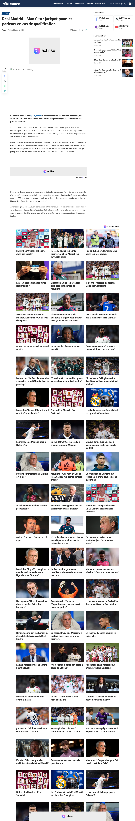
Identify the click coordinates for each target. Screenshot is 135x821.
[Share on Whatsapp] (4, 85)
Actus (6, 13)
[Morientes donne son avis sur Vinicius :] (127, 53)
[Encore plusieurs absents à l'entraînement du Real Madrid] (127, 43)
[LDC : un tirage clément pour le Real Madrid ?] (127, 63)
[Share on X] (82, 30)
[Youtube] (123, 27)
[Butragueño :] (127, 73)
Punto (4, 30)
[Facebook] (111, 3)
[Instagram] (119, 3)
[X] (113, 3)
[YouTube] (116, 3)
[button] (107, 3)
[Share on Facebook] (79, 30)
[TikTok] (122, 3)
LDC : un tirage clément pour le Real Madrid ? (107, 60)
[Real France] (16, 3)
